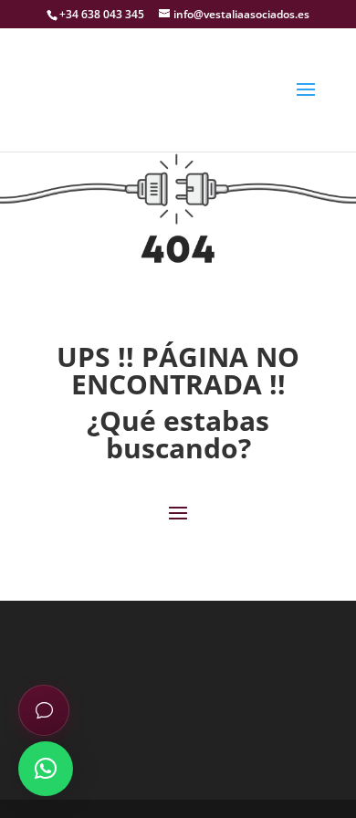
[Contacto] (43, 710)
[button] (45, 768)
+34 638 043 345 (101, 14)
